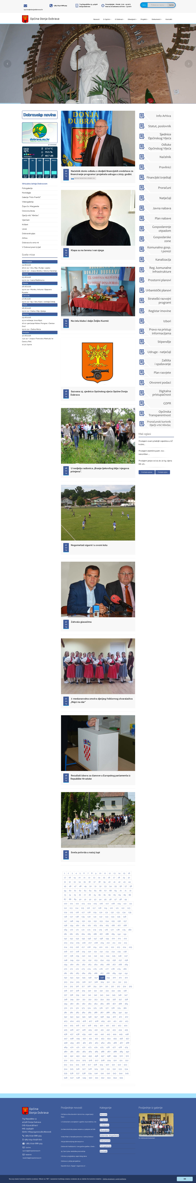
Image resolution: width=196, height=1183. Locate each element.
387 (101, 1012)
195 (83, 938)
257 (120, 960)
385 (89, 1012)
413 (126, 1021)
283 (77, 973)
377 (107, 1008)
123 (128, 908)
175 (100, 930)
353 (95, 999)
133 (118, 912)
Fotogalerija (27, 188)
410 (109, 1021)
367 (114, 1004)
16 (129, 873)
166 (113, 925)
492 (71, 1056)
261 (77, 964)
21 (84, 877)
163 (95, 925)
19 (75, 877)
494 (84, 1056)
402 (126, 1017)
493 (77, 1056)
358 (126, 999)
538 (84, 1073)
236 (125, 951)
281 (65, 973)
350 (78, 999)
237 (65, 956)
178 (118, 930)
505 (84, 1060)
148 (71, 921)
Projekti (144, 19)
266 (108, 964)
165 (107, 925)
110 (125, 903)
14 (119, 873)
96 (110, 899)
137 (71, 917)
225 (130, 947)
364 (95, 1004)
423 (119, 1025)
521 (113, 1065)
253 (95, 960)
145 (118, 917)
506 (90, 1060)
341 (89, 995)
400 (114, 1017)
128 (89, 912)
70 (121, 890)
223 (118, 947)
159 (71, 925)
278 (113, 969)
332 (101, 991)
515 (77, 1065)
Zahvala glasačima (81, 622)
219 (94, 947)
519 (101, 1065)
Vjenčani (25, 220)
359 (65, 1004)
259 (65, 964)
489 (121, 1051)
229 (83, 951)
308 (96, 982)
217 (83, 947)
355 (108, 999)
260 (71, 964)
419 (95, 1025)
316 (77, 986)
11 (105, 873)
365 (102, 1004)
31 (65, 882)
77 (85, 895)
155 (113, 921)
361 (77, 1004)
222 (112, 947)
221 (106, 947)
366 (108, 1004)
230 (89, 951)
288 (108, 973)
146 (124, 917)
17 (65, 877)
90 (80, 899)
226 (65, 951)
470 (72, 1047)
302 (126, 977)
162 (89, 925)
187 (101, 934)
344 (107, 995)
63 (85, 890)
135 (129, 912)
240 (83, 956)
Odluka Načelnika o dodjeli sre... (85, 178)
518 (95, 1065)
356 (114, 999)
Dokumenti (156, 19)
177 (112, 930)
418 (89, 1025)
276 (101, 969)
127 (83, 912)
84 (120, 895)
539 (90, 1073)
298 (102, 977)
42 (119, 882)
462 (90, 1043)
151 (89, 921)
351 (83, 999)
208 (96, 943)
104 (89, 903)
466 (115, 1043)
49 (85, 886)
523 (125, 1065)
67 (105, 890)
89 (75, 899)
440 (90, 1034)
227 (71, 951)
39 (104, 882)
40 (109, 882)
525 (71, 1069)
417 (83, 1025)
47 (75, 886)
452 (96, 1038)
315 (71, 986)
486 (102, 1051)
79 (95, 895)
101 (71, 903)
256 (114, 960)
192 (65, 938)
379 (119, 1008)
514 (71, 1065)
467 (121, 1043)
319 (94, 986)
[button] (114, 1179)
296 (90, 977)
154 (107, 921)
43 (124, 882)
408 (96, 1021)
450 (84, 1038)
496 (96, 1056)
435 (126, 1030)
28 (119, 877)
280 (125, 969)
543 (114, 1073)
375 (95, 1008)
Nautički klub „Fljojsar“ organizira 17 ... (74, 1166)
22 (89, 877)
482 (78, 1051)
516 (83, 1065)
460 (78, 1043)
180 (129, 930)
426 (71, 1030)
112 (65, 908)
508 (102, 1060)
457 (127, 1038)
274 (89, 969)
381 (65, 1012)
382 (71, 1012)
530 (102, 1069)
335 (119, 991)
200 (113, 938)
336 (125, 991)
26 (109, 877)
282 (71, 973)
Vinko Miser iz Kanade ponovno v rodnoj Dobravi (77, 1137)
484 (90, 1051)
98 (120, 899)
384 (83, 1012)
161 (83, 925)
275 (95, 969)
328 (77, 991)
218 (89, 947)
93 (95, 899)
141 (94, 917)
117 (94, 908)
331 (95, 991)
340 (83, 995)
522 (119, 1065)
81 (105, 895)
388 (108, 1012)
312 (119, 982)
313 (125, 982)
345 (113, 995)
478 (120, 1047)
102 (77, 903)
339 (77, 995)
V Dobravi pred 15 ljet (31, 247)
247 (125, 956)
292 (65, 977)
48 (80, 886)
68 (110, 890)
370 (65, 1008)
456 (121, 1038)
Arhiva (24, 238)
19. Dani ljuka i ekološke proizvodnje (73, 1151)
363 (89, 1004)
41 (114, 882)
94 (100, 899)
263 (89, 964)
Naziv (144, 5)
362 (83, 1004)
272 (77, 969)
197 (95, 938)
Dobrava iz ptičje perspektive (70, 1161)
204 (71, 943)
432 (108, 1030)
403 (65, 1021)
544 (120, 1073)
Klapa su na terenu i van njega (87, 250)
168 (125, 925)
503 (71, 1060)
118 (99, 908)
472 (83, 1047)
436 (65, 1034)
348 (65, 999)
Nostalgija (26, 193)
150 (83, 921)
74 (70, 895)
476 (108, 1047)
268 (120, 964)
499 (115, 1056)
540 (96, 1073)
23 (94, 877)
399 (108, 1017)
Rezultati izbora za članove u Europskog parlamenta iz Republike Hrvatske (100, 777)
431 (102, 1030)
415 (71, 1025)
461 (84, 1043)
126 (77, 912)
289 (114, 973)
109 (119, 903)
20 (79, 877)
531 (108, 1069)
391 (126, 1012)
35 (84, 882)
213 (125, 943)
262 (83, 964)
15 (124, 873)
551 (96, 1078)
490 (127, 1051)
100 (65, 903)
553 (108, 1078)
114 (76, 908)
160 (77, 925)
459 (72, 1043)
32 (70, 882)
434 (120, 1030)
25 (104, 877)
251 (83, 960)
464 (102, 1043)
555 (121, 1078)
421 (107, 1025)
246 (119, 956)
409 (103, 1021)
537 (77, 1073)
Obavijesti (132, 19)
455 (115, 1038)
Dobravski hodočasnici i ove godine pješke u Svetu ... (78, 1146)
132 (112, 912)
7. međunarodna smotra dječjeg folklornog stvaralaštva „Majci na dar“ (102, 700)
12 (110, 873)
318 (89, 986)
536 (71, 1073)
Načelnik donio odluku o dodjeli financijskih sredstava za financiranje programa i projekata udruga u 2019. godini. (102, 173)
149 (77, 921)
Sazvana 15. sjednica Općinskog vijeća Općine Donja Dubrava (99, 393)
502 (65, 1060)
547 (72, 1078)
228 (77, 951)
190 (119, 934)
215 (71, 947)
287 (101, 973)
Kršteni (25, 224)
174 (94, 930)
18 (70, 877)
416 (77, 1025)
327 (71, 991)
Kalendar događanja (109, 1135)
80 (100, 895)
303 (65, 982)
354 (102, 999)
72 (130, 890)
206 (84, 943)
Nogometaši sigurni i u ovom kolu (89, 545)
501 (127, 1056)
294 (77, 977)
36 (89, 882)
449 (78, 1038)
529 (96, 1069)
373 (83, 1008)
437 (71, 1034)
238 (71, 956)
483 (84, 1051)
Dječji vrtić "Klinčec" (30, 215)
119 (105, 908)
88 (70, 899)
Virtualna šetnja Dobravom (34, 184)
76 (80, 895)
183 (77, 934)
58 (131, 886)
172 (83, 930)
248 (65, 960)
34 (79, 882)
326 (65, 991)
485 (96, 1051)
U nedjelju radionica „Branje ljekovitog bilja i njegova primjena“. (100, 470)
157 (125, 921)
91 (85, 899)
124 (65, 912)
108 (113, 903)
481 (71, 1051)
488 (115, 1051)
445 (120, 1034)
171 (77, 930)
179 (123, 930)
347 (125, 995)
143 (106, 917)
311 (114, 982)
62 (80, 890)
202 (125, 938)
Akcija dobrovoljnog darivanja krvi (72, 1141)
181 (65, 934)
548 (78, 1078)
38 (99, 882)
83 (115, 895)
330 (89, 991)
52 (100, 886)
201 (119, 938)
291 (126, 973)
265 (102, 964)
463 (96, 1043)
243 (101, 956)
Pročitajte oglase (146, 472)
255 (108, 960)
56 (121, 886)
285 (89, 973)
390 (120, 1012)
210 (108, 943)
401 (120, 1017)
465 (109, 1043)
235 (119, 951)
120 (111, 908)
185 (89, 934)
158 (65, 925)
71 (125, 890)
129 (94, 912)
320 (100, 986)
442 (102, 1034)
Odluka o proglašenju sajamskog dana (74, 1156)
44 (129, 882)
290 (120, 973)
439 (84, 1034)
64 (90, 890)
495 (90, 1056)
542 (108, 1073)
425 (65, 1030)
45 (65, 886)
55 (115, 886)
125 (71, 912)
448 (72, 1038)
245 (113, 956)
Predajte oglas (162, 472)
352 (89, 999)
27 (114, 877)
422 (113, 1025)
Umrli (24, 229)
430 (96, 1030)
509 (109, 1060)
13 (114, 873)
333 (107, 991)
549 (84, 1078)
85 (125, 895)
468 (127, 1043)
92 (90, 899)
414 (65, 1025)
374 (89, 1008)
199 (107, 938)
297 (96, 977)
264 (95, 964)
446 (127, 1034)
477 (114, 1047)
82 (110, 895)
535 (65, 1073)
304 (71, 982)
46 (70, 886)
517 (89, 1065)
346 (119, 995)
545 (127, 1073)
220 (100, 947)
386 (95, 1012)
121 (117, 908)
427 (77, 1030)
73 (65, 895)
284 (83, 973)
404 (72, 1021)
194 (77, 938)
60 (70, 890)
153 (101, 921)
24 (99, 877)
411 (114, 1021)
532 (114, 1069)
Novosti (96, 19)
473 (89, 1047)
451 (90, 1038)
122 (122, 908)
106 (101, 903)
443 (108, 1034)
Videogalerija (27, 202)
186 (95, 934)
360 (71, 1004)
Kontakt (169, 19)
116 (88, 908)
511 (121, 1060)
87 (65, 899)
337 (65, 995)
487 (108, 1051)
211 (114, 943)
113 (71, 908)
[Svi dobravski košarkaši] (156, 1125)
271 (71, 969)
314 (65, 986)
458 (65, 1043)
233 (107, 951)
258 (126, 960)
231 (95, 951)
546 (65, 1078)
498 (108, 1056)
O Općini (106, 19)
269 (126, 964)
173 (88, 930)
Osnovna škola (28, 211)
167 (119, 925)
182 (71, 934)
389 (114, 1012)
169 (65, 930)
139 (83, 917)
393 (71, 1017)
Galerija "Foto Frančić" (31, 197)
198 (101, 938)
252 (89, 960)
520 (107, 1065)
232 (101, 951)
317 (83, 986)
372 (77, 1008)
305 (77, 982)
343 (101, 995)
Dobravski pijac (28, 233)
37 (94, 882)
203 (65, 943)
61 (75, 890)
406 (84, 1021)
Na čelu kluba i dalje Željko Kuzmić (90, 321)
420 (101, 1025)
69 (115, 890)
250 (78, 960)
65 (95, 890)
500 (121, 1056)
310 (108, 982)
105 (95, 903)
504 (78, 1060)
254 (102, 960)
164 (101, 925)
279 (119, 969)
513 (65, 1065)
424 (125, 1025)
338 (71, 995)
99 (126, 899)
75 (75, 895)
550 (90, 1078)
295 (83, 977)
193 (71, 938)
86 (130, 895)
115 (82, 908)
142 (100, 917)
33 (75, 882)
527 (84, 1069)
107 (107, 903)
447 (65, 1038)
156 (119, 921)
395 (83, 1017)
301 (120, 977)
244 (107, 956)
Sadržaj (171, 5)
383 (77, 1012)
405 (78, 1021)
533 (120, 1069)
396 (90, 1017)
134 (123, 912)
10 (100, 873)
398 (102, 1017)
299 (108, 977)
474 (95, 1047)
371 (71, 1008)
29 (124, 877)
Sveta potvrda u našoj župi (85, 852)
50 (90, 886)
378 (113, 1008)
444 (114, 1034)
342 (95, 995)
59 (65, 890)
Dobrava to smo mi (30, 242)
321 (106, 986)
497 (102, 1056)
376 (101, 1008)
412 (120, 1021)
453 (102, 1038)
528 (90, 1069)
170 (71, 930)
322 (112, 986)
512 (126, 1060)
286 (95, 973)
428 (84, 1030)
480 (65, 1051)
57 (126, 886)
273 (83, 969)
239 (77, 956)
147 (65, 921)
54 (110, 886)
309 (102, 982)
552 (102, 1078)
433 (114, 1030)
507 (96, 1060)
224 (124, 947)
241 (89, 956)
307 (90, 982)
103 (83, 903)
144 (112, 917)
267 (114, 964)
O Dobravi (119, 19)
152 (95, 921)
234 (113, 951)
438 (77, 1034)
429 (90, 1030)
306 (84, 982)
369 (126, 1004)
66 (100, 890)
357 (120, 999)
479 (126, 1047)
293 (71, 977)
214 (65, 947)
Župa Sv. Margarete (30, 206)
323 (118, 986)
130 (100, 912)
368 (120, 1004)
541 (102, 1073)
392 (65, 1017)
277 (107, 969)
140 (89, 917)
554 (115, 1078)
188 (107, 934)
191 (125, 934)
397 (96, 1017)
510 (115, 1060)
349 (71, 999)
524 (65, 1069)
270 (65, 969)
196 (89, 938)
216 (77, 947)
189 (113, 934)
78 (90, 895)
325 (130, 986)
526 (78, 1069)
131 (106, 912)
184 (83, 934)
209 (102, 943)
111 (130, 903)
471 (77, 1047)
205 (77, 943)
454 (108, 1038)
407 (90, 1021)
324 (124, 986)
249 (71, 960)
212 (119, 943)
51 (95, 886)
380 (125, 1008)
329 (83, 991)
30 (129, 877)
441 (96, 1034)
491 (65, 1056)
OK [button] (185, 1179)
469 (65, 1047)
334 (113, 991)
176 (106, 930)
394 (77, 1017)
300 (114, 977)
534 (126, 1069)
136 (65, 917)
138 (77, 917)
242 (95, 956)
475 (102, 1047)
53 (105, 886)
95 (105, 899)
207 (90, 943)
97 (115, 899)
